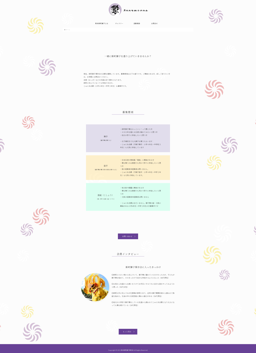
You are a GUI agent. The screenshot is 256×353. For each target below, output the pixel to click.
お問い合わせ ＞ (128, 236)
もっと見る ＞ (128, 331)
